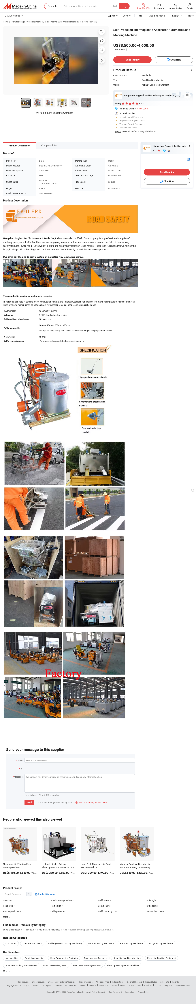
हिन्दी (139, 985)
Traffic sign (56, 905)
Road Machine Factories (95, 958)
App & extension (157, 15)
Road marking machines (62, 900)
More (5, 971)
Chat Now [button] (175, 59)
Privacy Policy (143, 992)
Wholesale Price (102, 982)
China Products (38, 982)
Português (47, 985)
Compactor (11, 943)
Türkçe (157, 985)
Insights (175, 982)
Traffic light (150, 900)
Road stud (8, 905)
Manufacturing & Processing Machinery (27, 21)
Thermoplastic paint (154, 911)
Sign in (190, 8)
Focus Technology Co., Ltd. (78, 992)
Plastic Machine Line (34, 958)
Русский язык (70, 985)
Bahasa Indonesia (182, 985)
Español (36, 985)
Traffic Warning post (107, 911)
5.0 (155, 150)
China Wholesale (85, 982)
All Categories (13, 15)
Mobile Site (164, 982)
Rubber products (11, 911)
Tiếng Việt (168, 985)
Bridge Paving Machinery (161, 943)
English (26, 985)
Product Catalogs (46, 894)
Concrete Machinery (32, 943)
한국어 (123, 985)
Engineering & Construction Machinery (63, 21)
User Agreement (115, 992)
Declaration (129, 992)
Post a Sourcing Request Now (91, 802)
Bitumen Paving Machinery (101, 943)
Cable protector (58, 911)
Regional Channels (134, 982)
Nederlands (104, 985)
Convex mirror (104, 905)
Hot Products (22, 982)
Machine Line (12, 958)
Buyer (125, 15)
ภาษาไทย (148, 985)
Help (140, 15)
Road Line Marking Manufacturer (21, 965)
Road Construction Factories (64, 958)
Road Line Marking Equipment (161, 958)
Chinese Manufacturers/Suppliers (61, 982)
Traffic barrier (151, 905)
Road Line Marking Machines (127, 958)
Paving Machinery (89, 21)
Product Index (151, 982)
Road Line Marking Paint (55, 965)
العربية (114, 985)
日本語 (131, 985)
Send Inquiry (132, 59)
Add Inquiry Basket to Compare (56, 112)
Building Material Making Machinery (65, 943)
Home (5, 21)
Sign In (118, 131)
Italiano (83, 985)
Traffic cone (103, 900)
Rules (191, 15)
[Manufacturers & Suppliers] (19, 6)
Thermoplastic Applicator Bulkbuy (123, 965)
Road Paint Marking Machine (86, 965)
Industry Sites (117, 982)
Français (58, 985)
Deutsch (92, 985)
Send (29, 802)
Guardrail (7, 900)
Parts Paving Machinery (131, 943)
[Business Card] (188, 159)
